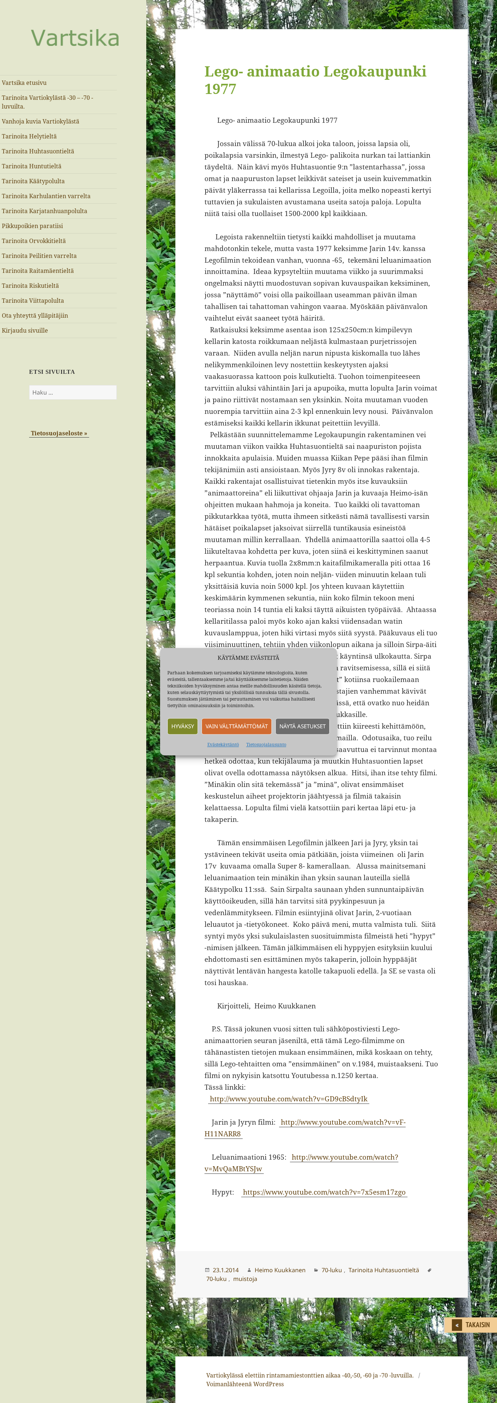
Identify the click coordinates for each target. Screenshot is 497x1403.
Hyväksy (182, 726)
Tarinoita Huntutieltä (31, 166)
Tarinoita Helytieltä (29, 136)
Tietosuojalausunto (266, 744)
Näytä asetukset (302, 726)
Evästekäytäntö (223, 744)
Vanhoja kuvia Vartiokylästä (40, 121)
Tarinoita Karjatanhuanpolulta (44, 211)
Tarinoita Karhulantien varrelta (46, 196)
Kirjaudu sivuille (25, 330)
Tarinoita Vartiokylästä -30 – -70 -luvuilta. (47, 102)
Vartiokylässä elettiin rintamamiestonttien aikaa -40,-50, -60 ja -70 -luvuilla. (310, 1375)
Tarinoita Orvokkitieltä (34, 241)
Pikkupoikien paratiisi (32, 226)
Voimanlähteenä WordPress (245, 1384)
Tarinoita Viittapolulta (33, 301)
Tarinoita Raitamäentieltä (38, 271)
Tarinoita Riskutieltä (30, 286)
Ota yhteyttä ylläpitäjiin (35, 315)
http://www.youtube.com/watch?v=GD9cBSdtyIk (288, 1099)
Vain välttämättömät (237, 726)
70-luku (332, 1270)
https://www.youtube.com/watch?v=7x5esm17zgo (324, 1192)
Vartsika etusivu (24, 83)
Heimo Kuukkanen (280, 1270)
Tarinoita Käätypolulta (33, 181)
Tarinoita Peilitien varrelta (39, 256)
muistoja (245, 1279)
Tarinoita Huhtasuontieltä (38, 151)
